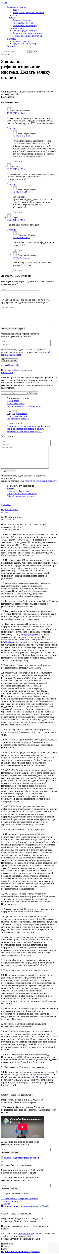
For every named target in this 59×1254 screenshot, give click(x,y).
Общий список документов (20, 496)
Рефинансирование (16, 7)
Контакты (11, 46)
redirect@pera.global (10, 94)
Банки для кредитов (22, 41)
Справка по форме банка (19, 491)
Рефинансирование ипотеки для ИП (24, 431)
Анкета (10, 488)
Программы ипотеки (23, 23)
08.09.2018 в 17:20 (16, 169)
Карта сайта (7, 372)
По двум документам (17, 413)
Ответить (11, 128)
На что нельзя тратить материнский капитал (28, 426)
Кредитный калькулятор (24, 43)
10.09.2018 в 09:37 (21, 192)
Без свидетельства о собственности (24, 406)
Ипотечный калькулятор (25, 25)
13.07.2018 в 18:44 (16, 113)
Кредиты (11, 38)
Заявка (16, 10)
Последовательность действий (22, 493)
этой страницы (25, 1233)
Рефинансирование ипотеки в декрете (25, 429)
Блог (15, 15)
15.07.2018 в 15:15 (21, 136)
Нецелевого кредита (17, 416)
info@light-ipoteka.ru (31, 634)
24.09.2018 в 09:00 (16, 220)
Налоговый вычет (15, 403)
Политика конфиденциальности (17, 370)
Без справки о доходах (18, 418)
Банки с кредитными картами (27, 33)
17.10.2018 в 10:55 (21, 237)
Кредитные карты (15, 28)
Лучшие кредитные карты (25, 30)
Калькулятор (13, 401)
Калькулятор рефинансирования (28, 12)
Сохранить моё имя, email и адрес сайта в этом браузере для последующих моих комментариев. (25, 301)
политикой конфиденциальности (41, 481)
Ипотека (11, 17)
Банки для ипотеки (22, 20)
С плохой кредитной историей (28, 36)
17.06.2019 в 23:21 (21, 257)
